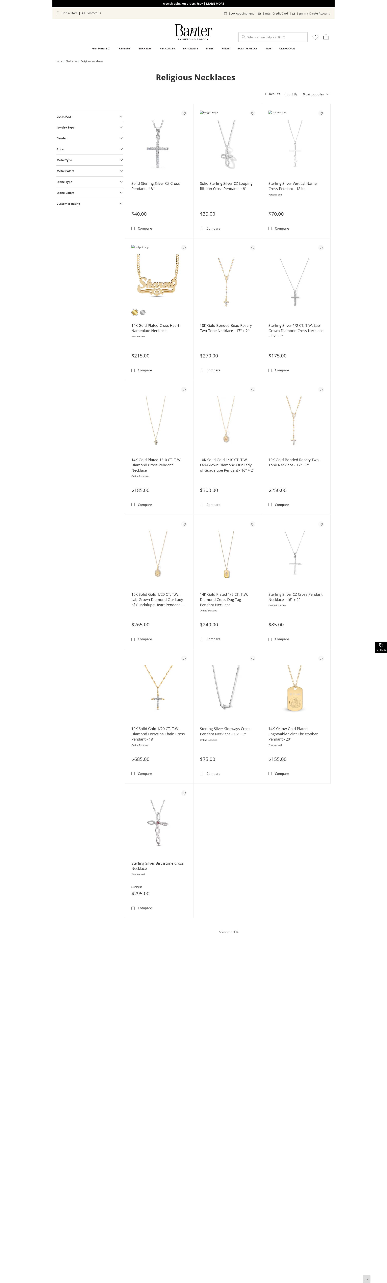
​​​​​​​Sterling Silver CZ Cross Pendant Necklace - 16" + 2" (295, 597)
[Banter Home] (193, 32)
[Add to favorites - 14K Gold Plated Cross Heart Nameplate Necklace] (184, 248)
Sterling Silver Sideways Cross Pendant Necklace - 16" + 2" (225, 731)
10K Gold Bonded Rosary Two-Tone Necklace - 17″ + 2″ (294, 462)
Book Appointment (241, 13)
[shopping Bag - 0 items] (326, 37)
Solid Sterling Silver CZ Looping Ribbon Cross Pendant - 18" (226, 186)
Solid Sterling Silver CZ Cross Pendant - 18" (155, 186)
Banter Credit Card (275, 13)
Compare (145, 228)
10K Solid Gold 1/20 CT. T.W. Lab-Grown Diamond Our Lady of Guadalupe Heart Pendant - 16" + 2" (157, 599)
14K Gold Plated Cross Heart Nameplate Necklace (155, 328)
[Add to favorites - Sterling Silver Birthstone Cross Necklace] (184, 793)
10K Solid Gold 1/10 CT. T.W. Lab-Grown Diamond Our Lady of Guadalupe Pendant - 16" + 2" (227, 465)
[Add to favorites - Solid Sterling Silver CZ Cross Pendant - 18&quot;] (184, 113)
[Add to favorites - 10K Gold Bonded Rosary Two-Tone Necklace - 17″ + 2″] (321, 389)
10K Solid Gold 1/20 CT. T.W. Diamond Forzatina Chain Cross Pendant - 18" (158, 734)
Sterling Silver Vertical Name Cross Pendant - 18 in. (292, 186)
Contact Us (93, 13)
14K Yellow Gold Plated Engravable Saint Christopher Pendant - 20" (293, 734)
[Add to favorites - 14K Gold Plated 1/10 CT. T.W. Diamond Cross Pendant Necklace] (184, 389)
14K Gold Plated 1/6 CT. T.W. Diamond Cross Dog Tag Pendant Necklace (224, 599)
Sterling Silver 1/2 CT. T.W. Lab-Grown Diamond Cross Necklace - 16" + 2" (295, 330)
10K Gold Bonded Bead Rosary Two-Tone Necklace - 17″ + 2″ (226, 328)
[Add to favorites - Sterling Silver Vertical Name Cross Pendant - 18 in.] (321, 113)
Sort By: (292, 94)
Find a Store (69, 13)
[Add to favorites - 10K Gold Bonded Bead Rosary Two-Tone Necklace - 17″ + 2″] (252, 248)
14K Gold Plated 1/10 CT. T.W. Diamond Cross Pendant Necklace (156, 465)
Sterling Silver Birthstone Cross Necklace (157, 866)
